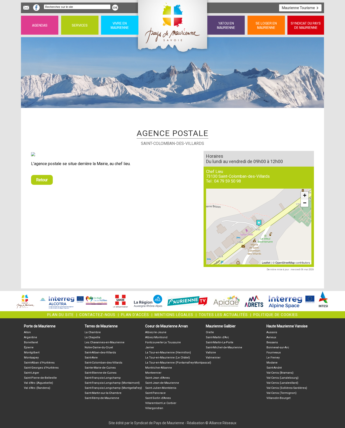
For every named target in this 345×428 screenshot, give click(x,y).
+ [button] (304, 195)
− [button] (304, 203)
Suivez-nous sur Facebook (36, 7)
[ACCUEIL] (172, 25)
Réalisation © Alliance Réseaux (211, 423)
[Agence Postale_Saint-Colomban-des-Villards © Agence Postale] (114, 154)
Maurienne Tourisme (298, 8)
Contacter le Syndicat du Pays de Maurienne (26, 8)
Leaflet (266, 262)
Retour (42, 179)
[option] (114, 154)
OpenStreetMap (285, 262)
